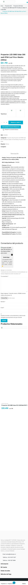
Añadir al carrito (16, 122)
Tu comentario (4, 276)
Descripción (15, 153)
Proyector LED (10, 137)
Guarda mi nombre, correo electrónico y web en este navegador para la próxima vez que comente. (13, 316)
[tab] (15, 154)
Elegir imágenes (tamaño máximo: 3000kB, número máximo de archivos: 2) (13, 294)
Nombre (3, 301)
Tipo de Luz (4, 113)
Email (2, 307)
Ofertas (7, 144)
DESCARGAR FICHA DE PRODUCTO (10, 126)
